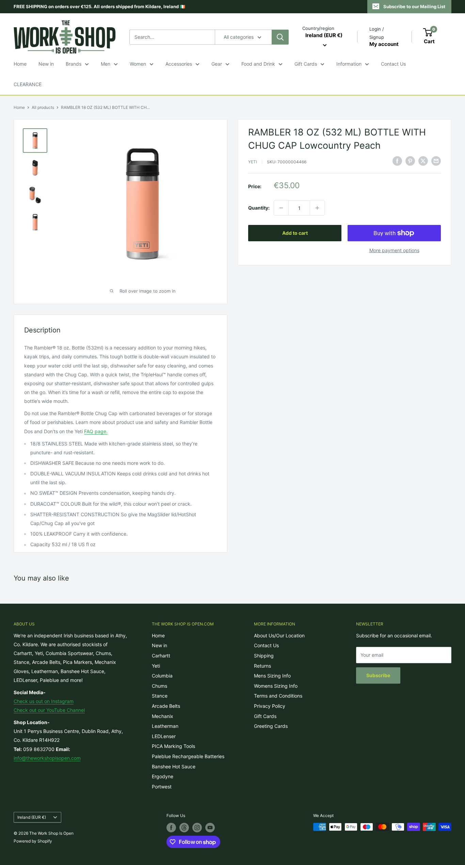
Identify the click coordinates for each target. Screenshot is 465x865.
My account (384, 44)
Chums (159, 686)
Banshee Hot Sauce (173, 766)
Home (20, 64)
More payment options (394, 250)
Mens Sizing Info (272, 676)
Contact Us (393, 64)
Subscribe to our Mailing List (414, 6)
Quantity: (259, 208)
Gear (216, 64)
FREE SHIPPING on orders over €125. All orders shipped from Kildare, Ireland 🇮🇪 (99, 6)
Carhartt (161, 655)
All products (43, 107)
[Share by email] (436, 161)
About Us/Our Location (279, 635)
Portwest (162, 786)
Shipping (264, 655)
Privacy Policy (269, 706)
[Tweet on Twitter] (423, 161)
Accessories (178, 64)
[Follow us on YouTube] (210, 827)
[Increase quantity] (317, 208)
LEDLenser (164, 736)
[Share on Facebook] (397, 161)
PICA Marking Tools (173, 746)
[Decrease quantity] (281, 208)
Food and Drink (258, 64)
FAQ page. (96, 431)
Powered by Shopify (33, 841)
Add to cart (295, 233)
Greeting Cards (271, 726)
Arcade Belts (166, 706)
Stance (159, 696)
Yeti (252, 161)
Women (138, 64)
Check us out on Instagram (44, 701)
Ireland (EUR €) (31, 817)
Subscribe (378, 675)
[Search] (280, 37)
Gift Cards (305, 64)
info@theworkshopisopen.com (47, 758)
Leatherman (165, 726)
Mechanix (162, 716)
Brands (73, 64)
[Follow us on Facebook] (171, 827)
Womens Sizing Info (276, 686)
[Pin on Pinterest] (410, 161)
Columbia (162, 676)
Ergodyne (162, 776)
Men (105, 64)
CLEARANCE (28, 84)
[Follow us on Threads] (184, 827)
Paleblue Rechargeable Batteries (188, 756)
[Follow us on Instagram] (197, 827)
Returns (262, 666)
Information (349, 64)
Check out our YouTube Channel (49, 710)
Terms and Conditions (278, 696)
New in (46, 64)
